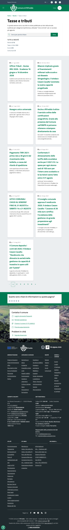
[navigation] (3, 8)
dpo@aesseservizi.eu (45, 434)
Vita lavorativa (37, 390)
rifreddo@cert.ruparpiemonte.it (19, 412)
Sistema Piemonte (40, 454)
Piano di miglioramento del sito (12, 460)
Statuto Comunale (12, 487)
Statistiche (10, 503)
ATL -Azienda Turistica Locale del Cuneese (33, 463)
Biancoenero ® (49, 523)
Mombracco (24, 446)
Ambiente (24, 365)
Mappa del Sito (11, 506)
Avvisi (46, 368)
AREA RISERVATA (34, 527)
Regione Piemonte (11, 2)
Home (9, 16)
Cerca (54, 35)
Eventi (56, 362)
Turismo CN (38, 465)
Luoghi (56, 364)
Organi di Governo (12, 360)
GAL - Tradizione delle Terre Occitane (45, 449)
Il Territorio (57, 367)
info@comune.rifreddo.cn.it (18, 414)
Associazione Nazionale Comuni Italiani (32, 465)
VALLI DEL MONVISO (41, 463)
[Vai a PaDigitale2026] (51, 347)
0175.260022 (13, 405)
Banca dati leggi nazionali (42, 452)
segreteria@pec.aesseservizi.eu (46, 436)
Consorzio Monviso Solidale (29, 457)
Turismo (35, 387)
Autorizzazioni (25, 376)
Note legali (10, 492)
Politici (9, 379)
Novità (13, 16)
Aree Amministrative (13, 363)
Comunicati (48, 371)
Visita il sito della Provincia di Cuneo (31, 452)
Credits (9, 498)
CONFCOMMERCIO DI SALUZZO (44, 457)
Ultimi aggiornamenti (13, 500)
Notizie (47, 360)
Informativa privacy (12, 490)
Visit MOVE (38, 460)
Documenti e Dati (12, 368)
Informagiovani (39, 446)
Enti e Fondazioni (12, 371)
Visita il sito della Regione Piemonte (31, 449)
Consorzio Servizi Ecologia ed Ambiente (32, 460)
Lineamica (24, 468)
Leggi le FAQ (10, 465)
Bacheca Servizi (11, 484)
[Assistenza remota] (48, 521)
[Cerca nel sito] (60, 8)
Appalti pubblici (25, 373)
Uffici (8, 365)
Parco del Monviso (26, 454)
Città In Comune (42, 521)
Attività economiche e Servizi (57, 383)
